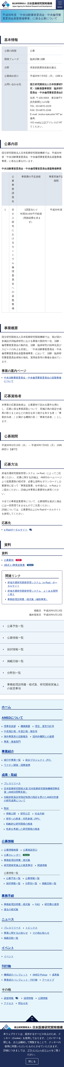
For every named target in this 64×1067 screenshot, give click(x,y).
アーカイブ (48, 979)
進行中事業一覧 (12, 760)
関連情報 (42, 865)
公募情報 (8, 841)
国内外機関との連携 (43, 736)
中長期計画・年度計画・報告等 (20, 731)
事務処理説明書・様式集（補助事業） (28, 599)
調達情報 (8, 998)
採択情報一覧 (13, 883)
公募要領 (12, 560)
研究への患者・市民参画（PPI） (23, 818)
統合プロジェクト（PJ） (38, 760)
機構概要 (25, 726)
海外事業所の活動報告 (16, 736)
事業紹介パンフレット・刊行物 (20, 979)
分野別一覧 (31, 883)
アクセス (8, 1003)
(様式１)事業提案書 (18, 565)
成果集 (55, 974)
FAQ (37, 904)
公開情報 (43, 998)
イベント (8, 948)
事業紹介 (8, 751)
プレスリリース (12, 783)
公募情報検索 (11, 849)
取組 (6, 808)
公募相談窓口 (30, 849)
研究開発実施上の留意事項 (18, 865)
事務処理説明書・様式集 (17, 860)
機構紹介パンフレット (16, 974)
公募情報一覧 (32, 878)
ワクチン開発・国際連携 (17, 765)
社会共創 (39, 813)
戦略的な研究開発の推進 (19, 823)
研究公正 (25, 813)
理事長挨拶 (10, 726)
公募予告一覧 (13, 878)
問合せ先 (23, 1003)
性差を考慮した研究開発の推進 (23, 829)
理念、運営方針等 (44, 726)
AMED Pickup (40, 974)
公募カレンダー (16, 855)
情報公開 (11, 813)
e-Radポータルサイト (15, 529)
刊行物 (6, 966)
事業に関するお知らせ (16, 933)
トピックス (31, 927)
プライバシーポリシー (39, 1050)
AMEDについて (12, 717)
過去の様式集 (11, 909)
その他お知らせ (41, 933)
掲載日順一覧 (49, 883)
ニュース (8, 919)
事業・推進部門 (12, 741)
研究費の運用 (52, 904)
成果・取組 (9, 775)
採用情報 (28, 998)
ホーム (6, 707)
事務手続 (8, 895)
